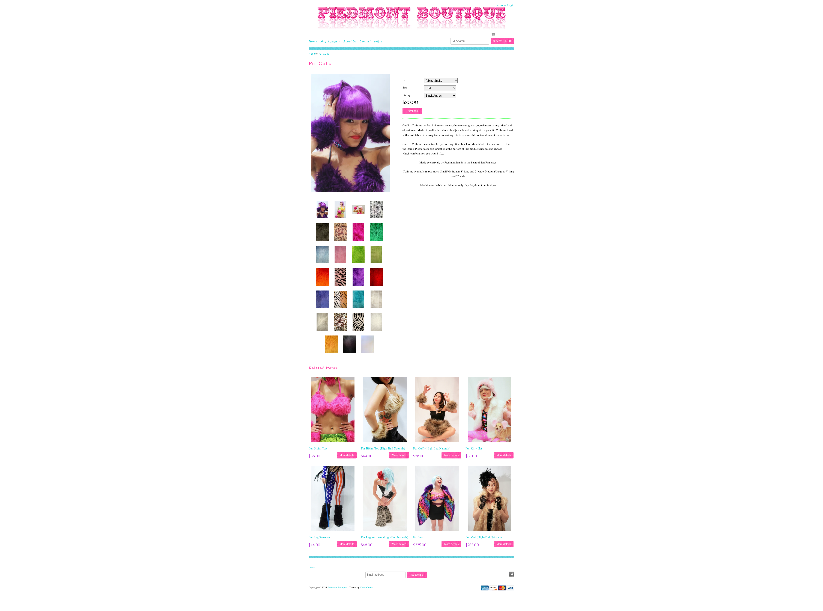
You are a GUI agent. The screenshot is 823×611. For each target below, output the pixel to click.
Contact (365, 41)
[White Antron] (367, 344)
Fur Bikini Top (318, 448)
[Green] (376, 232)
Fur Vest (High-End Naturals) (484, 537)
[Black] (322, 232)
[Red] (376, 277)
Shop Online (329, 41)
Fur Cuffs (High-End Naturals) (432, 448)
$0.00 (508, 41)
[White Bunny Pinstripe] (376, 299)
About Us (349, 41)
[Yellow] (331, 344)
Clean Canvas (366, 587)
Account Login (505, 5)
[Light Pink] (340, 254)
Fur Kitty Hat (474, 448)
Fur (404, 80)
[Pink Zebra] (340, 277)
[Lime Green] (358, 254)
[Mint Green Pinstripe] (376, 254)
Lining (406, 95)
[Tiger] (340, 299)
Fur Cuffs (323, 53)
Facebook (511, 574)
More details (347, 455)
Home (313, 41)
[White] (376, 322)
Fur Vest (418, 537)
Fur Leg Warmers (319, 537)
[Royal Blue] (322, 299)
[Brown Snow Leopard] (340, 232)
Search (312, 567)
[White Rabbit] (322, 322)
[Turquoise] (358, 299)
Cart (499, 34)
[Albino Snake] (376, 209)
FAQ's (378, 41)
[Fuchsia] (358, 232)
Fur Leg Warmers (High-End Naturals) (384, 537)
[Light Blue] (322, 254)
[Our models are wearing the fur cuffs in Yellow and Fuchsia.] (340, 209)
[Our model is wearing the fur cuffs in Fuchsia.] (358, 209)
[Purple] (358, 277)
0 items (498, 41)
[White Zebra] (358, 322)
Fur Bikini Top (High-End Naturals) (383, 448)
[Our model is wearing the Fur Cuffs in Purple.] (322, 209)
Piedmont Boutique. (337, 587)
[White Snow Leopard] (340, 322)
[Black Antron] (349, 344)
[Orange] (322, 277)
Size (404, 87)
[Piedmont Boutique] (411, 33)
